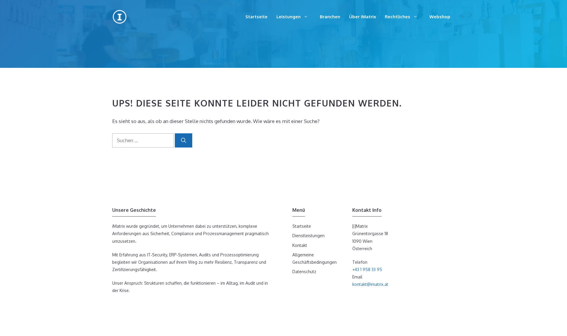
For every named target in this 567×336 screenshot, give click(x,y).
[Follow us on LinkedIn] (124, 304)
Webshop (439, 16)
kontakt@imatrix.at (370, 284)
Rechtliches (397, 16)
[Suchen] (183, 140)
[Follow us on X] (133, 304)
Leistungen (288, 16)
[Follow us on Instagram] (115, 304)
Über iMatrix (362, 16)
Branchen (330, 16)
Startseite (256, 16)
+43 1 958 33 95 (367, 269)
